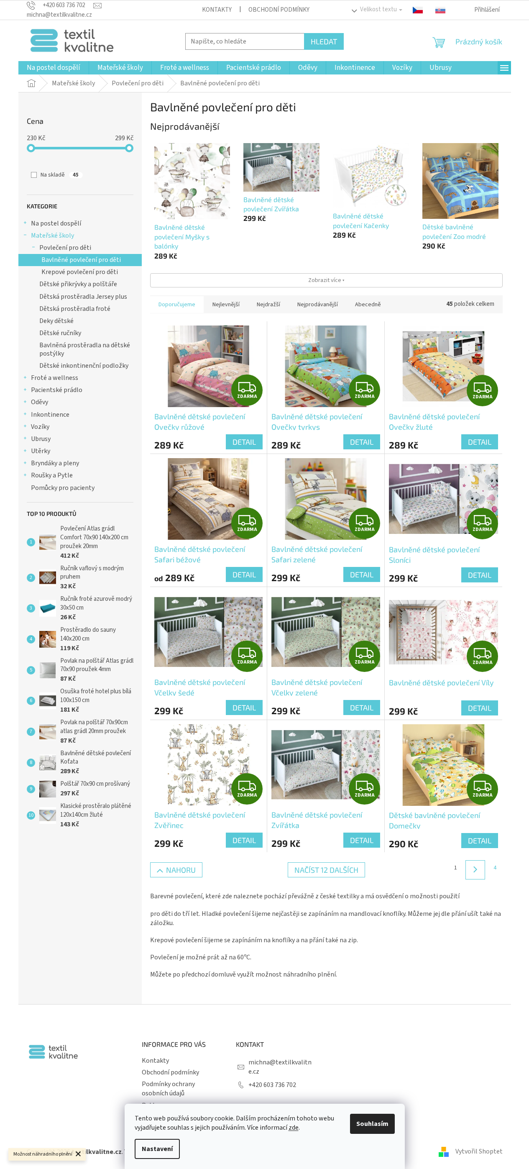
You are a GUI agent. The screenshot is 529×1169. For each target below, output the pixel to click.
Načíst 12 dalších (326, 869)
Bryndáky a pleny (55, 463)
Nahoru (181, 869)
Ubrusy (41, 439)
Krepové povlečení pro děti (79, 272)
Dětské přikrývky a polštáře (78, 284)
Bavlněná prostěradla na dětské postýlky (84, 349)
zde (294, 1127)
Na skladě (60, 175)
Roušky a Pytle (52, 475)
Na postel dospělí (56, 223)
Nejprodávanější (317, 304)
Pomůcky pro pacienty (63, 487)
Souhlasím (372, 1123)
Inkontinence (50, 414)
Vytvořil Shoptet (479, 1151)
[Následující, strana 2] (475, 869)
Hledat (324, 41)
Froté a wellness (54, 377)
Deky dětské (56, 321)
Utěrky (40, 451)
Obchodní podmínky (278, 9)
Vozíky (40, 426)
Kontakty (217, 9)
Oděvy (39, 402)
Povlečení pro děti (65, 247)
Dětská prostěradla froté (74, 308)
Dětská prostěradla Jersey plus (83, 296)
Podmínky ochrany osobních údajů (168, 1088)
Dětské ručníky (60, 333)
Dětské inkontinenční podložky (83, 365)
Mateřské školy (52, 235)
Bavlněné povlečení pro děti (81, 259)
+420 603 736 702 (272, 1085)
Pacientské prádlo (56, 390)
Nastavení (157, 1149)
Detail (244, 441)
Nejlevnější (226, 304)
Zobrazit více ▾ (326, 280)
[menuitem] (53, 67)
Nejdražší (268, 304)
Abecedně (368, 304)
